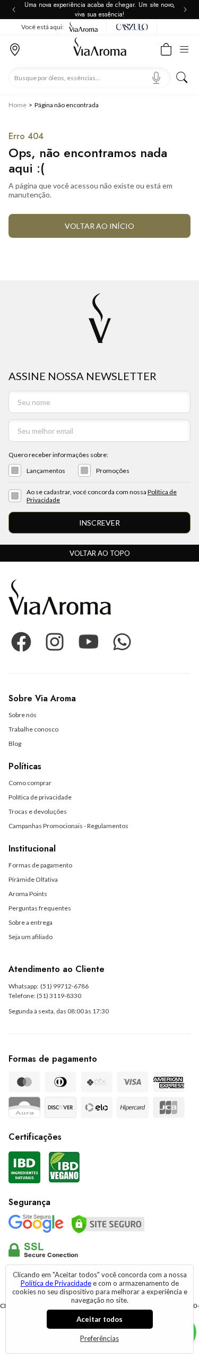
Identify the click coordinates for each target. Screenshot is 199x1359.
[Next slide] (183, 9)
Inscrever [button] (99, 522)
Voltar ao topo (100, 553)
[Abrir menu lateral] (187, 48)
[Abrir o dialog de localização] (15, 48)
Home (17, 105)
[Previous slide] (15, 9)
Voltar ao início (99, 225)
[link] (22, 715)
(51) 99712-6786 (64, 986)
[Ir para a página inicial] (99, 49)
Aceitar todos (99, 1319)
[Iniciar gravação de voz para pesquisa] (156, 77)
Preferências (99, 1338)
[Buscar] (182, 77)
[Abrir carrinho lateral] (166, 48)
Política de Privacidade (56, 1283)
